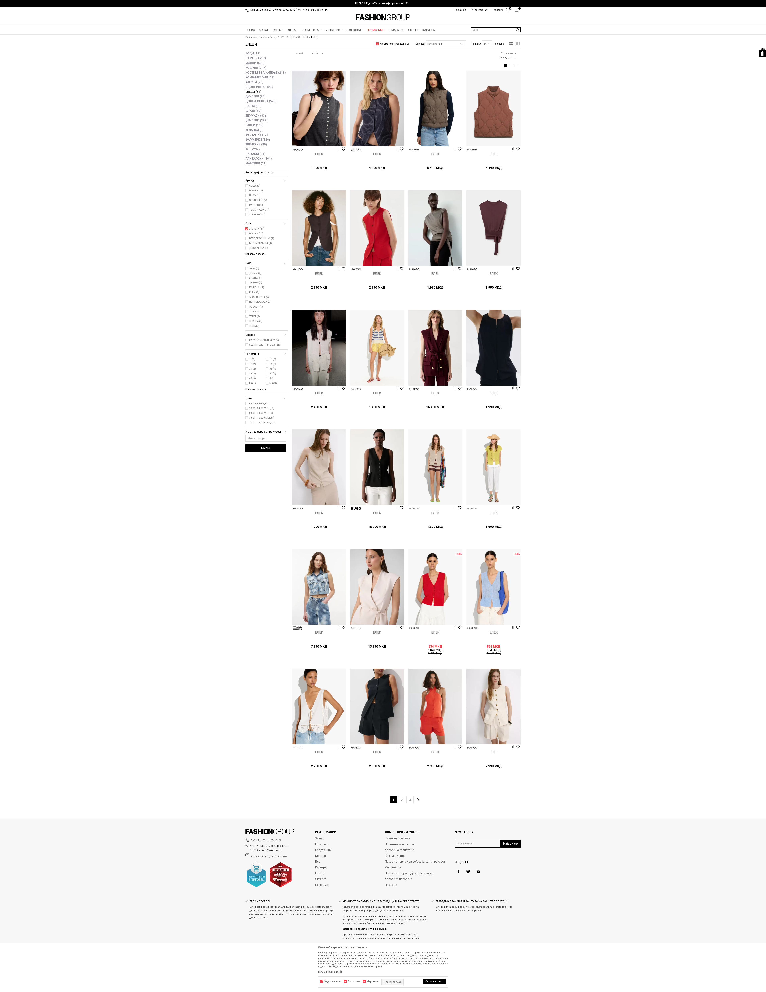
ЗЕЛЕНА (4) (255, 282)
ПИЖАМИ (255, 154)
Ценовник (321, 884)
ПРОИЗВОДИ (287, 37)
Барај (265, 448)
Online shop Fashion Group (261, 37)
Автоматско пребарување (394, 43)
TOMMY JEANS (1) (259, 209)
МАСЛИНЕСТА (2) (259, 297)
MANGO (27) (256, 190)
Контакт (320, 855)
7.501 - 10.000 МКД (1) (261, 417)
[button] (496, 29)
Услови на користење (399, 850)
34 (252, 368)
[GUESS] (356, 149)
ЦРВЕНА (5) (255, 321)
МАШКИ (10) (256, 233)
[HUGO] (356, 508)
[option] (383, 3)
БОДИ (252, 53)
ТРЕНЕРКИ (256, 144)
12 (252, 363)
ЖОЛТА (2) (255, 278)
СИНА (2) (254, 311)
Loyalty (319, 873)
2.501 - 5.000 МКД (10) (261, 408)
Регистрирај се (479, 9)
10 (272, 359)
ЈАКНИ (254, 125)
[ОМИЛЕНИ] (508, 10)
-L (252, 359)
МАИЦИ (255, 63)
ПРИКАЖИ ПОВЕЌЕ (330, 972)
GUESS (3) (254, 185)
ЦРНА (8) (254, 326)
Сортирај (420, 43)
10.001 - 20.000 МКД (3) (262, 422)
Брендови (321, 844)
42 (252, 378)
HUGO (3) (254, 195)
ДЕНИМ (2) (255, 273)
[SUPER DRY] (414, 149)
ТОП (252, 149)
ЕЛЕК (319, 154)
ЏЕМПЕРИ (256, 120)
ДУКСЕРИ (255, 96)
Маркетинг (373, 981)
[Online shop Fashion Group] (383, 17)
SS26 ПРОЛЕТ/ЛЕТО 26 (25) (264, 344)
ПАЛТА (253, 106)
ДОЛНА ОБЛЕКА (261, 101)
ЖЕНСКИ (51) (256, 228)
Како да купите (394, 855)
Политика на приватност (401, 844)
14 (272, 363)
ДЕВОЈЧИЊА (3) (258, 248)
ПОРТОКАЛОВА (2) (259, 301)
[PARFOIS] (356, 389)
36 (272, 368)
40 (272, 373)
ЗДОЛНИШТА (259, 87)
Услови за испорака (398, 879)
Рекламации (393, 867)
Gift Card (320, 879)
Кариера (320, 867)
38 (252, 373)
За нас (319, 838)
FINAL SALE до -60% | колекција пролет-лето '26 (381, 3)
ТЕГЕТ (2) (254, 316)
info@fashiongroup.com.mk (269, 856)
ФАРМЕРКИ (257, 139)
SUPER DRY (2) (257, 214)
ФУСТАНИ (256, 135)
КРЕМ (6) (254, 292)
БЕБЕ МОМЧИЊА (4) (260, 243)
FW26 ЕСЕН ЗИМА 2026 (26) (264, 340)
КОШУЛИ (255, 68)
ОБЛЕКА (303, 37)
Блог (318, 861)
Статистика (354, 981)
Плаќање (391, 884)
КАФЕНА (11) (256, 287)
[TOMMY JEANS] (298, 628)
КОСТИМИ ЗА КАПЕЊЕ (265, 72)
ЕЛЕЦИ (253, 91)
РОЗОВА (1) (256, 306)
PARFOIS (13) (256, 205)
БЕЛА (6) (254, 268)
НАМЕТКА (255, 58)
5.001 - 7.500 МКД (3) (261, 413)
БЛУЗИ (253, 111)
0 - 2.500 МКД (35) (259, 403)
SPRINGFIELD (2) (258, 200)
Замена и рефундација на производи (409, 873)
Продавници (323, 850)
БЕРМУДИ (255, 115)
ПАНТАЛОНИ (258, 158)
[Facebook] (458, 871)
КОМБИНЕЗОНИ (259, 77)
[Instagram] (468, 871)
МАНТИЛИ (256, 163)
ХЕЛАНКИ (254, 130)
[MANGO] (298, 149)
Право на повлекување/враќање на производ (415, 861)
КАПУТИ (254, 82)
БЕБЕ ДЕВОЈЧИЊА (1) (261, 238)
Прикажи (476, 43)
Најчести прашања (397, 838)
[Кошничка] (518, 10)
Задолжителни (332, 981)
